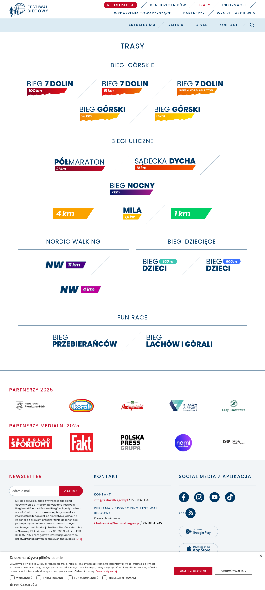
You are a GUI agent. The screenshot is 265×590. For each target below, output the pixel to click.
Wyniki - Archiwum (236, 13)
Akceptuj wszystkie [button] (193, 570)
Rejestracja (120, 5)
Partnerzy (194, 13)
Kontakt (229, 25)
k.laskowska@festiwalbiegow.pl (116, 523)
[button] (89, 584)
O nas (202, 25)
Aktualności (141, 25)
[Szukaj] (252, 25)
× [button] (260, 555)
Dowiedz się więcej (106, 571)
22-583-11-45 (140, 500)
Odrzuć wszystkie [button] (233, 570)
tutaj (78, 539)
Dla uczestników (168, 5)
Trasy (204, 5)
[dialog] (132, 571)
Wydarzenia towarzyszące (142, 13)
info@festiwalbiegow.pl (111, 500)
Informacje (234, 5)
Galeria (175, 25)
